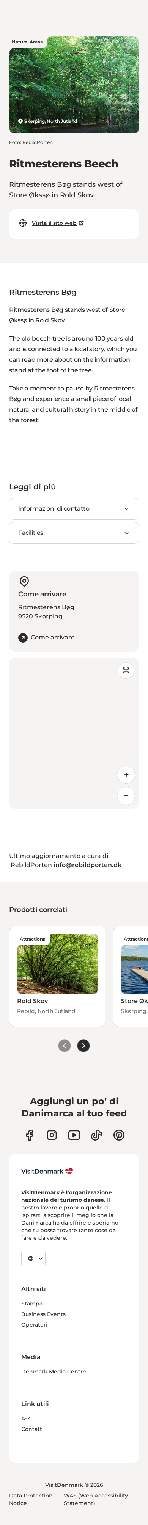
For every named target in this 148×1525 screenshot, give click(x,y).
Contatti (32, 1429)
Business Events (43, 1314)
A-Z (25, 1418)
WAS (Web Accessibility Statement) (96, 1499)
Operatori (34, 1324)
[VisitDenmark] (47, 1171)
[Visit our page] (51, 1135)
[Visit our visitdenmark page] (74, 1135)
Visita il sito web (54, 223)
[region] (74, 733)
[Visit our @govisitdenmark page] (96, 1135)
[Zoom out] (126, 796)
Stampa (32, 1303)
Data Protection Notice (31, 1499)
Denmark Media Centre (53, 1371)
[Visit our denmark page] (29, 1135)
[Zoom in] (126, 775)
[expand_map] (126, 670)
